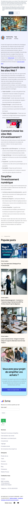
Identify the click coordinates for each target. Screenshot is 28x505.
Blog (2, 466)
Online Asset (11, 58)
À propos (3, 461)
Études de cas (4, 456)
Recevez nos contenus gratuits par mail (10, 404)
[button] (14, 389)
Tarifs (2, 458)
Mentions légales (13, 498)
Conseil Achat (4, 441)
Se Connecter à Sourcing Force (9, 449)
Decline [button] (16, 12)
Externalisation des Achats (7, 435)
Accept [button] (11, 12)
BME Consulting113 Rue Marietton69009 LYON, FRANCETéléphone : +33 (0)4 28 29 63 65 (9, 485)
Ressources (4, 464)
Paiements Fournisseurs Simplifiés (9, 433)
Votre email (3, 407)
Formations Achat (5, 446)
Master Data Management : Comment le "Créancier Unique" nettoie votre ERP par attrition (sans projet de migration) (12, 302)
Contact (3, 479)
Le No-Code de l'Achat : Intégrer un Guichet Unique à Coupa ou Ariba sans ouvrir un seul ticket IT (13, 340)
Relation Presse (5, 472)
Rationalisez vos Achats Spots (8, 438)
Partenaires (4, 469)
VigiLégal (3, 443)
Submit (3, 412)
